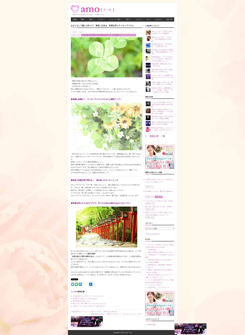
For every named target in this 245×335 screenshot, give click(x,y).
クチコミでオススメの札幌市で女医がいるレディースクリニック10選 (162, 77)
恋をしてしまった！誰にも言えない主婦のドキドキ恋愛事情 (162, 32)
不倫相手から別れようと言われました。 (85, 298)
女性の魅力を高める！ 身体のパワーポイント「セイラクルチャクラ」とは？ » (116, 314)
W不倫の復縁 (152, 250)
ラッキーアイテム (102, 35)
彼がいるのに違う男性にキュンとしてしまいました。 (90, 303)
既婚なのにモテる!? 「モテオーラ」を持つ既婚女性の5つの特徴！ (162, 39)
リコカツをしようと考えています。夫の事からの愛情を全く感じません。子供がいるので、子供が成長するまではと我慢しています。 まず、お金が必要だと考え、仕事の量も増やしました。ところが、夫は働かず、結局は (159, 201)
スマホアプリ (92, 35)
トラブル (100, 19)
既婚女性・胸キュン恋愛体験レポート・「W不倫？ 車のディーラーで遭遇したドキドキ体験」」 (162, 90)
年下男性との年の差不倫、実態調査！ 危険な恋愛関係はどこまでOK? (162, 52)
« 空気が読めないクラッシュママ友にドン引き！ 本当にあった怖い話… (94, 311)
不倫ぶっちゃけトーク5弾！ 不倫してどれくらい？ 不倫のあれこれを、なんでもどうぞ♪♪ (159, 212)
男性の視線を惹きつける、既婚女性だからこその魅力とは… (162, 70)
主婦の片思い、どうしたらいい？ (158, 287)
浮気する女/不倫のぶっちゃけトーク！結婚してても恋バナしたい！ (162, 129)
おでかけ (158, 19)
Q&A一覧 (169, 19)
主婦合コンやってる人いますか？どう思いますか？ (89, 306)
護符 (126, 35)
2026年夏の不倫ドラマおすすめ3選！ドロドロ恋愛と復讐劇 (162, 117)
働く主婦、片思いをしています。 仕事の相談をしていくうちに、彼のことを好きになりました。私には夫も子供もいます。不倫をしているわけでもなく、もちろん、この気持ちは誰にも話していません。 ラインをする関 (159, 206)
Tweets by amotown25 (152, 234)
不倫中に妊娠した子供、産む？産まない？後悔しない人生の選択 (162, 83)
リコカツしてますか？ (155, 285)
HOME (75, 19)
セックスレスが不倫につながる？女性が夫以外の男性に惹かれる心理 (162, 104)
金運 (130, 35)
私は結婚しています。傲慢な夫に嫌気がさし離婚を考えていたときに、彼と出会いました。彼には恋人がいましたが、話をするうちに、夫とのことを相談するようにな (159, 191)
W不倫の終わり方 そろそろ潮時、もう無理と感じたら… (161, 45)
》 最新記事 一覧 (155, 136)
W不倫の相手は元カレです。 (82, 301)
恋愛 (82, 19)
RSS (148, 239)
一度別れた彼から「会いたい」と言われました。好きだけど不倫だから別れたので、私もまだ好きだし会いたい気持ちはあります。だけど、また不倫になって (159, 181)
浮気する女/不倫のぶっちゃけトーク (157, 215)
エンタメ (138, 19)
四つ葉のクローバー (114, 35)
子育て (128, 19)
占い (148, 19)
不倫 (157, 196)
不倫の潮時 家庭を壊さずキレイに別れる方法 (162, 65)
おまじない (84, 35)
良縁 (122, 35)
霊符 (134, 35)
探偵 (90, 19)
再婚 (161, 196)
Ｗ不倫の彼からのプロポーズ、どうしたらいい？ (88, 296)
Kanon (75, 32)
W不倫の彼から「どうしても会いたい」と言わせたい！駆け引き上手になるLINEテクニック (162, 59)
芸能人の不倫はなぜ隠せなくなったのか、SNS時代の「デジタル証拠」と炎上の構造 (162, 111)
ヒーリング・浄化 (114, 19)
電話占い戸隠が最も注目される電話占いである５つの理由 (162, 123)
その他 (81, 32)
